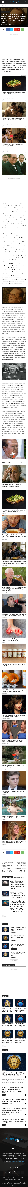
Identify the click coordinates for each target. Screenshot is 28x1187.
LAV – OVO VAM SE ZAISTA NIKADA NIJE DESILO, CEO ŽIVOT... (17, 937)
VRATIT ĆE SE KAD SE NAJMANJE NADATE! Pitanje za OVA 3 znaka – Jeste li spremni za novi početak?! (17, 884)
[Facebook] (5, 1172)
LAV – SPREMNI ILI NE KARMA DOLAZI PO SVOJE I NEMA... (13, 1074)
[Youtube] (22, 1172)
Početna (5, 1177)
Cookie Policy (21, 1177)
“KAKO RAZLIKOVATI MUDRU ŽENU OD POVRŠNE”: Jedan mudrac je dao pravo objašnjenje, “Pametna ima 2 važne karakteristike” (20, 866)
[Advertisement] (14, 46)
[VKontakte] (18, 1172)
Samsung (4, 24)
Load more (13, 960)
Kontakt (14, 1177)
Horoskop (13, 932)
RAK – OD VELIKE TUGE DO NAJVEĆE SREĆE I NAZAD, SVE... (20, 1010)
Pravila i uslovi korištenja (10, 1179)
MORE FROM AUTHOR (19, 877)
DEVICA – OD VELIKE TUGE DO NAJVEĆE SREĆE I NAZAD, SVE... (18, 954)
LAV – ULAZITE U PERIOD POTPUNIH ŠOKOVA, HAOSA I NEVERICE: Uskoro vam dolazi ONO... (14, 1121)
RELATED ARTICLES (7, 877)
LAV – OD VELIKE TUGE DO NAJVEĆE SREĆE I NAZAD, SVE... (20, 1040)
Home (2, 5)
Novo (6, 5)
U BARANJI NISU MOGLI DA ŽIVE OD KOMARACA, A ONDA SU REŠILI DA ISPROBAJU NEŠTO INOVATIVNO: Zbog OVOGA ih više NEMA (8, 866)
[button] (26, 2)
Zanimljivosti (7, 11)
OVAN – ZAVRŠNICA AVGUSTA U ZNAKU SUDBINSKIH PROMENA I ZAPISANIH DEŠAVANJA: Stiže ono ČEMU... (14, 1110)
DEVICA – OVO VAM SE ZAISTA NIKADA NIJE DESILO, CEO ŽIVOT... (18, 929)
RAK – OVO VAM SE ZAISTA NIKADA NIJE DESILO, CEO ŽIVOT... (17, 946)
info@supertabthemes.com (17, 1161)
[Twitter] (9, 1172)
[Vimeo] (14, 1172)
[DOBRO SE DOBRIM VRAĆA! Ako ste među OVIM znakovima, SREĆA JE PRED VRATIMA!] (5, 893)
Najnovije (4, 895)
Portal (3, 1077)
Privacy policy (20, 1179)
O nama (10, 1177)
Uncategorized (5, 884)
